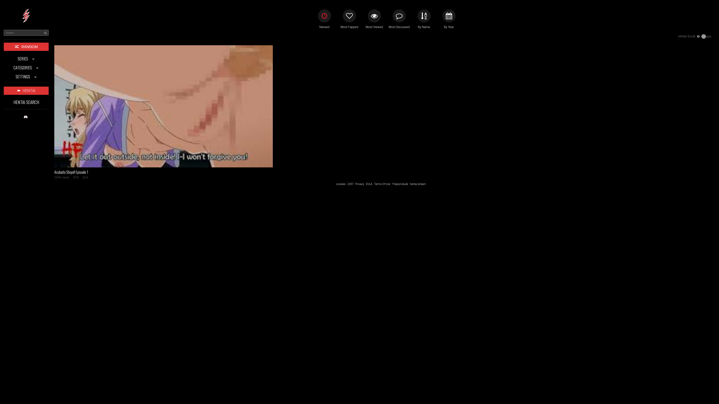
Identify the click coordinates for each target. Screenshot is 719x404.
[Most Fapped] (349, 15)
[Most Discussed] (399, 15)
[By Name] (424, 15)
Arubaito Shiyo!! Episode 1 (71, 172)
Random (29, 47)
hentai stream (418, 184)
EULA (369, 184)
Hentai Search (26, 102)
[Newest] (324, 15)
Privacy (359, 184)
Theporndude (400, 184)
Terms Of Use (382, 184)
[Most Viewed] (374, 15)
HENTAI (29, 90)
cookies (341, 184)
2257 (351, 184)
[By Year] (449, 15)
